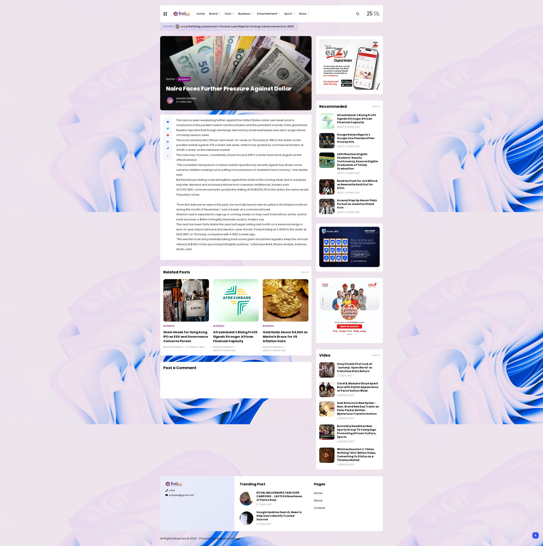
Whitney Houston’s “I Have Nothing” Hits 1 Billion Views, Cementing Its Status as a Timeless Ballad (356, 455)
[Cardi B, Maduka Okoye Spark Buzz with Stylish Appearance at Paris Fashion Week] (326, 389)
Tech (227, 14)
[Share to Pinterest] (168, 135)
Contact (319, 508)
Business (244, 14)
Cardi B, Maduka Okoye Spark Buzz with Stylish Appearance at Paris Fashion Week (357, 387)
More (302, 14)
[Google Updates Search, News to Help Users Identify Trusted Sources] (246, 518)
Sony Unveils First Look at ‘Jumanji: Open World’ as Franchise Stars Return (354, 367)
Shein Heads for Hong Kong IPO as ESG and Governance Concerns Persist (185, 336)
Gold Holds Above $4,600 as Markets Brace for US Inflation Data (285, 336)
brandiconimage (228, 538)
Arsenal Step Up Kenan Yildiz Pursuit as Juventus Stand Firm (357, 204)
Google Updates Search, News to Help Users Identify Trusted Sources (279, 516)
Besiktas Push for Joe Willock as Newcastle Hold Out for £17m (357, 184)
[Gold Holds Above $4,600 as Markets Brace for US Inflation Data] (285, 300)
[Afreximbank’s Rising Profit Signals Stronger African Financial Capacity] (236, 300)
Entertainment (267, 14)
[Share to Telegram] (168, 148)
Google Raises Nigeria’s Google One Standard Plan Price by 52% (356, 138)
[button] (168, 156)
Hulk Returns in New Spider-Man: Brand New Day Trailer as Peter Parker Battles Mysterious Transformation (358, 408)
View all (304, 272)
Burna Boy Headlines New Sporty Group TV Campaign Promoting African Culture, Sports (356, 431)
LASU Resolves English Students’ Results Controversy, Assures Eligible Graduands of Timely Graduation (357, 161)
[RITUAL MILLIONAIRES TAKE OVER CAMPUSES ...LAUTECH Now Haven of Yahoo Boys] (246, 498)
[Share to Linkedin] (168, 142)
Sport (288, 14)
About (318, 500)
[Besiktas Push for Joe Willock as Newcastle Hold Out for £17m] (326, 187)
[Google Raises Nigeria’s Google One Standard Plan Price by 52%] (326, 140)
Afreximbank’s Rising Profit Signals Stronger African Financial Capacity (235, 336)
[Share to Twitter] (168, 128)
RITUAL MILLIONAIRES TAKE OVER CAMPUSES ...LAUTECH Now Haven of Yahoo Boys (279, 496)
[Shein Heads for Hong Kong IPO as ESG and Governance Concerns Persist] (186, 300)
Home (201, 14)
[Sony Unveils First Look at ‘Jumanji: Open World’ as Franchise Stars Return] (326, 370)
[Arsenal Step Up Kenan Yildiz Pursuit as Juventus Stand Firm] (326, 206)
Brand (213, 14)
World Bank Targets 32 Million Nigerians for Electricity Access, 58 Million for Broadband (239, 26)
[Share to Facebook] (168, 122)
